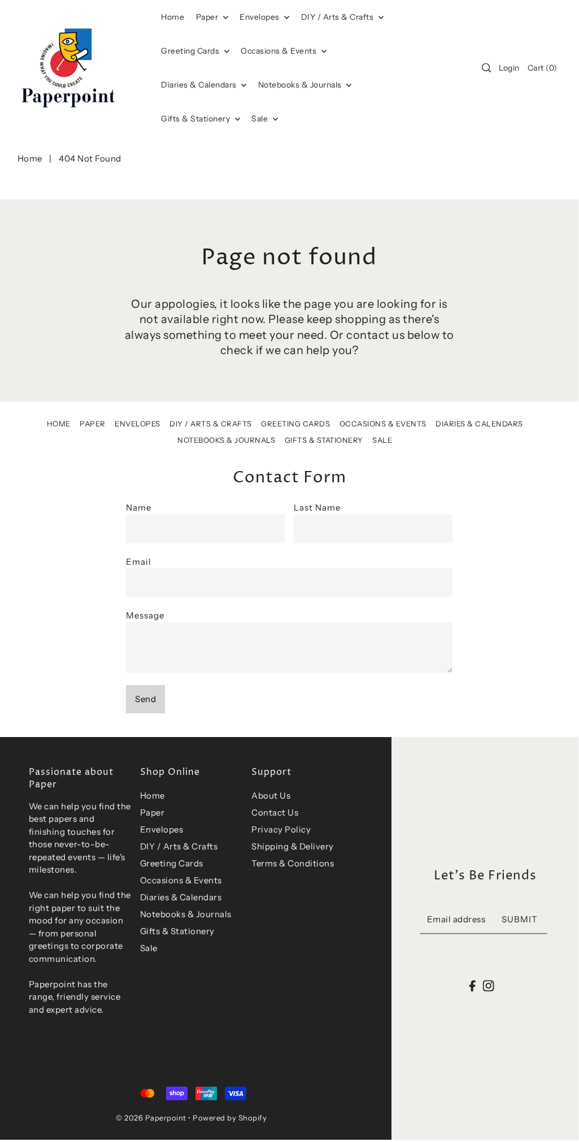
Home (30, 158)
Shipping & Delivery (292, 846)
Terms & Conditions (292, 863)
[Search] (486, 67)
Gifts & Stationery (196, 119)
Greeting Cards (191, 51)
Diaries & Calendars (199, 85)
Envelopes (260, 17)
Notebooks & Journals (301, 85)
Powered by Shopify (230, 1117)
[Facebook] (472, 985)
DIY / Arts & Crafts (338, 17)
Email (138, 561)
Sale (260, 119)
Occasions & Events (382, 423)
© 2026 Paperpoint (151, 1117)
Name (138, 507)
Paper (208, 17)
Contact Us (274, 812)
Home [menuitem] (172, 17)
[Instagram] (488, 985)
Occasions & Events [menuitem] (280, 51)
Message (145, 615)
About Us (270, 795)
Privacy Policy (281, 829)
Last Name (317, 507)
